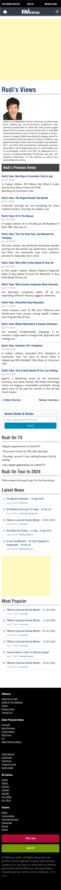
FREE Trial (30, 838)
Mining (5, 826)
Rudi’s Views (7, 767)
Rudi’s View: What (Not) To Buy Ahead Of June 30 (27, 262)
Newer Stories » (49, 400)
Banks (4, 812)
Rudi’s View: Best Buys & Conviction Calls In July (27, 176)
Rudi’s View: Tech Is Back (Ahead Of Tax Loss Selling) (30, 370)
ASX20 (5, 779)
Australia (23, 502)
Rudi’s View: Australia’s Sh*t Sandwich (22, 345)
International (8, 754)
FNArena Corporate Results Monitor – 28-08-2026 (30, 520)
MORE (5, 829)
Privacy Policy (8, 709)
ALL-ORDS (6, 796)
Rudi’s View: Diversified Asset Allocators (23, 302)
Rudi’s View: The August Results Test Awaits (25, 197)
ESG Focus (7, 734)
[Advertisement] (30, 49)
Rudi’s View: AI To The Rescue (18, 216)
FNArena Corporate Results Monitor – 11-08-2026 (31, 620)
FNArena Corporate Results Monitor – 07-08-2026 (31, 631)
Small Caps (7, 757)
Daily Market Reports (28, 513)
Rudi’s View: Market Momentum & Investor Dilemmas (29, 324)
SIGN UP (30, 848)
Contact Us (7, 712)
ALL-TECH (6, 800)
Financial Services (10, 819)
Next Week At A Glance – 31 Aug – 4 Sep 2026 (28, 530)
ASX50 (5, 783)
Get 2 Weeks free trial (11, 3)
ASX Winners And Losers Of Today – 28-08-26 (28, 509)
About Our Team (10, 698)
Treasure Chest (9, 764)
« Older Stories (11, 400)
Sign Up (30, 3)
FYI (3, 738)
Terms (5, 705)
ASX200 (5, 790)
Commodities (8, 731)
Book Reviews (8, 728)
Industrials (7, 822)
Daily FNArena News (11, 741)
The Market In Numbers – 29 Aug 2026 (25, 498)
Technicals (7, 760)
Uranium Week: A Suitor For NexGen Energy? (28, 652)
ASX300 (5, 793)
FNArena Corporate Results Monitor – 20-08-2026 (31, 662)
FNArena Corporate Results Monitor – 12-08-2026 (31, 641)
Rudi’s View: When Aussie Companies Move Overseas (30, 284)
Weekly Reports (26, 534)
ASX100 (5, 786)
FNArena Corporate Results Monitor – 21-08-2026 (31, 609)
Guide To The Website (12, 702)
